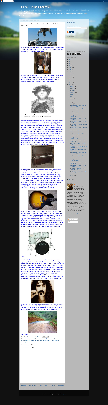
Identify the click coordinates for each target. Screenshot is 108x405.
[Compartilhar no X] (46, 337)
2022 (70, 67)
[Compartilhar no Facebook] (47, 337)
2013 (70, 84)
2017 (70, 77)
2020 (70, 71)
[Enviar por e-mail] (43, 337)
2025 (70, 61)
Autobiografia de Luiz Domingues (35, 338)
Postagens (71, 219)
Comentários (72, 221)
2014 (70, 82)
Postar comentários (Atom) (31, 388)
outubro (72, 90)
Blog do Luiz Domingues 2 (34, 6)
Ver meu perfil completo (72, 213)
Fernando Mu (54, 338)
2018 (70, 75)
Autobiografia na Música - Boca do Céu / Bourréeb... (78, 106)
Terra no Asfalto (38, 340)
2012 (70, 179)
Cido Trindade (46, 338)
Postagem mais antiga (57, 385)
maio (71, 100)
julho (71, 96)
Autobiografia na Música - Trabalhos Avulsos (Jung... (78, 141)
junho (71, 98)
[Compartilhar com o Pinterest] (48, 337)
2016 (70, 78)
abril (71, 102)
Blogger (63, 394)
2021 (70, 69)
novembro (72, 88)
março (71, 103)
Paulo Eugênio (30, 340)
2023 (70, 65)
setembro (72, 92)
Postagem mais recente (28, 385)
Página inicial (43, 385)
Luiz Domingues (79, 184)
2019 (70, 73)
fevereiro (72, 175)
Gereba (59, 338)
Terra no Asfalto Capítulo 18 (49, 340)
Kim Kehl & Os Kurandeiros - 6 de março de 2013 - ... (77, 169)
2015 (70, 80)
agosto (71, 94)
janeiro (71, 177)
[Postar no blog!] (44, 337)
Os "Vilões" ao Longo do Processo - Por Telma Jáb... (78, 150)
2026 (70, 59)
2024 (70, 63)
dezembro (72, 86)
